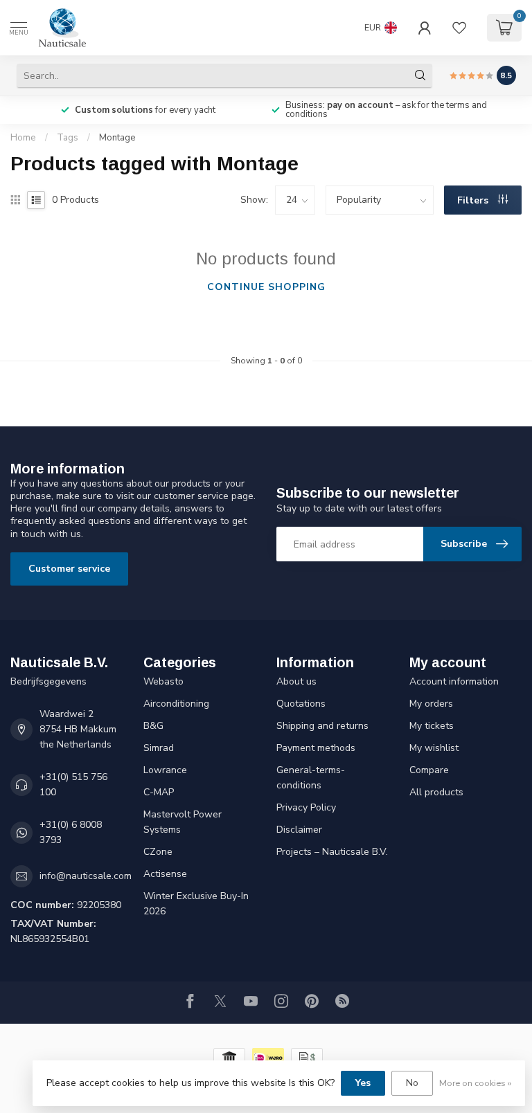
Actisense (165, 873)
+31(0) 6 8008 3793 (70, 832)
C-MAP (158, 792)
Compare (429, 770)
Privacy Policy (306, 807)
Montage (117, 138)
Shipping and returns (322, 725)
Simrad (158, 747)
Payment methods (315, 747)
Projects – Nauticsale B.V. (332, 851)
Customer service (69, 568)
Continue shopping (266, 286)
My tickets (431, 725)
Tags (67, 138)
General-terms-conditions (310, 777)
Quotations (301, 703)
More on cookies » (475, 1083)
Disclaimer (299, 829)
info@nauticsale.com (85, 876)
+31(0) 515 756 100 (73, 784)
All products (436, 792)
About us (296, 681)
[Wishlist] (459, 28)
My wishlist (434, 747)
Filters (474, 200)
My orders (431, 703)
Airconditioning (176, 703)
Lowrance (165, 770)
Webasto (163, 681)
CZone (157, 851)
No (412, 1082)
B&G (153, 725)
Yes (363, 1082)
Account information (454, 681)
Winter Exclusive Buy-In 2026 (196, 903)
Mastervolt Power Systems (182, 822)
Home (23, 138)
